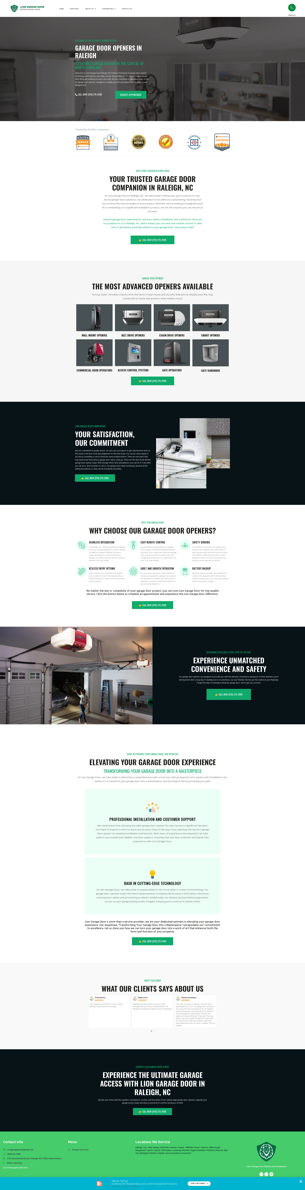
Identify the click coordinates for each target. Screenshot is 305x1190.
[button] (301, 1181)
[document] (152, 595)
